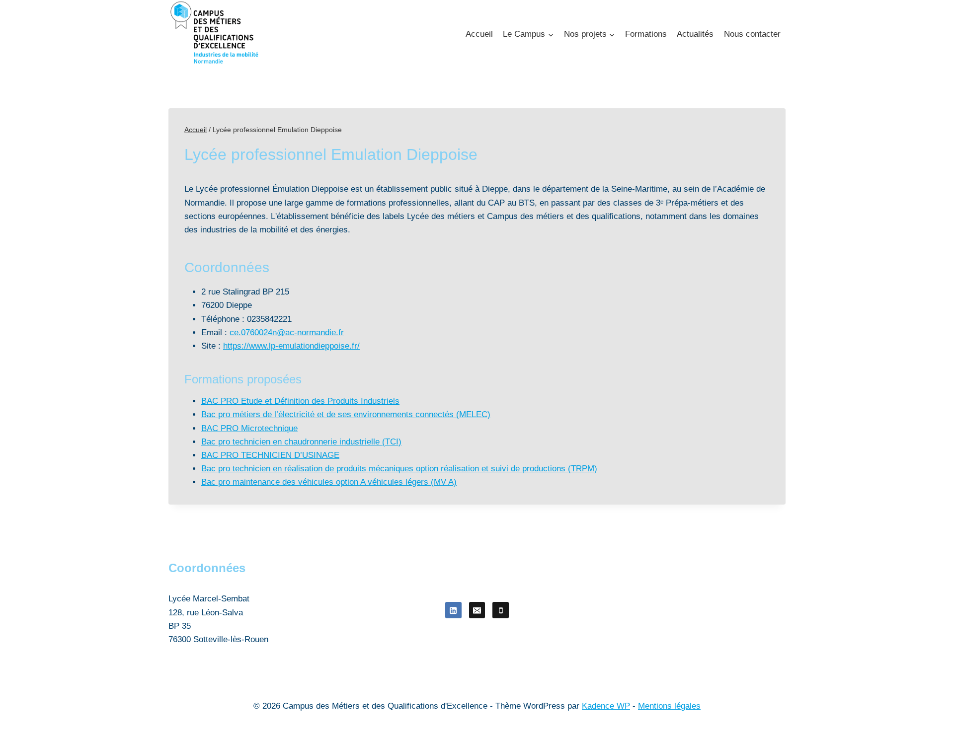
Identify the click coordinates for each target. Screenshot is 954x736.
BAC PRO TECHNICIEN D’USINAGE (270, 455)
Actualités (695, 34)
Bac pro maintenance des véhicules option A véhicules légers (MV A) (329, 482)
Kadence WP (606, 706)
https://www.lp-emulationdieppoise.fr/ (291, 346)
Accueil (479, 34)
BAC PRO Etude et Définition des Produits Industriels (300, 401)
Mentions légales (669, 706)
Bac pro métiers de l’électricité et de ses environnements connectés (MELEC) (345, 414)
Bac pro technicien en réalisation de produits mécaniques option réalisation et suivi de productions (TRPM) (399, 468)
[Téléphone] (500, 610)
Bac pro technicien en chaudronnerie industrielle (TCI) (301, 441)
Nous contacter (752, 34)
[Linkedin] (453, 610)
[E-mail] (477, 610)
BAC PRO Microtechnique (249, 428)
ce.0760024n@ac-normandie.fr (287, 332)
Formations (646, 34)
